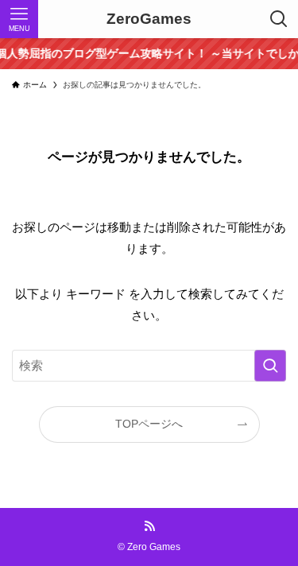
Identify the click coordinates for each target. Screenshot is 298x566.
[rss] (149, 526)
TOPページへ (149, 424)
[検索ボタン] (279, 19)
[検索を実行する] (270, 366)
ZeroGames (149, 19)
